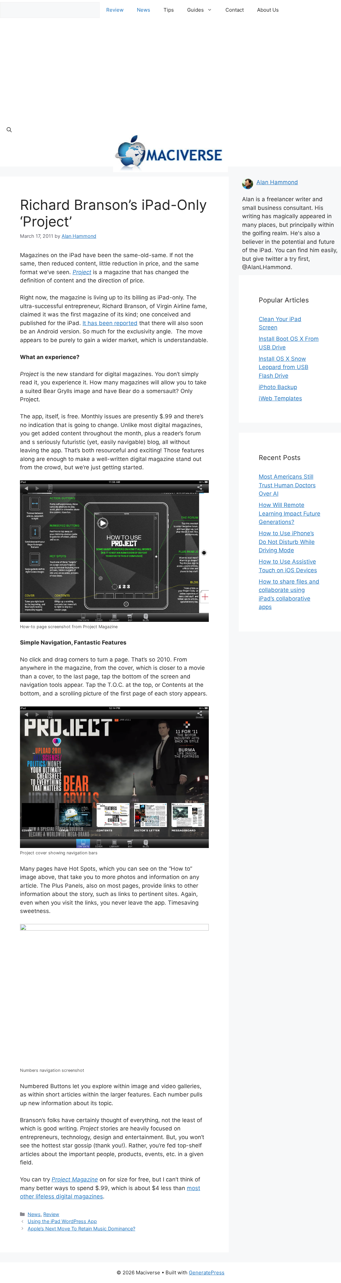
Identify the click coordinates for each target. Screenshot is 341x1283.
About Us (268, 10)
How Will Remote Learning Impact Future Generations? (289, 513)
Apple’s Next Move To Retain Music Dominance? (81, 1228)
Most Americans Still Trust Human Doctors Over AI (287, 485)
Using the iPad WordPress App (62, 1221)
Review (115, 10)
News (143, 10)
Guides (195, 10)
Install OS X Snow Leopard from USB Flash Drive (283, 367)
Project (82, 272)
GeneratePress (206, 1272)
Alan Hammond (277, 182)
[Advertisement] (170, 70)
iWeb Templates (280, 398)
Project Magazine (75, 1179)
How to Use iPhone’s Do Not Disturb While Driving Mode (287, 542)
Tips (169, 10)
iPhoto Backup (278, 387)
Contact (234, 10)
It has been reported (110, 323)
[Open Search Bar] (9, 130)
